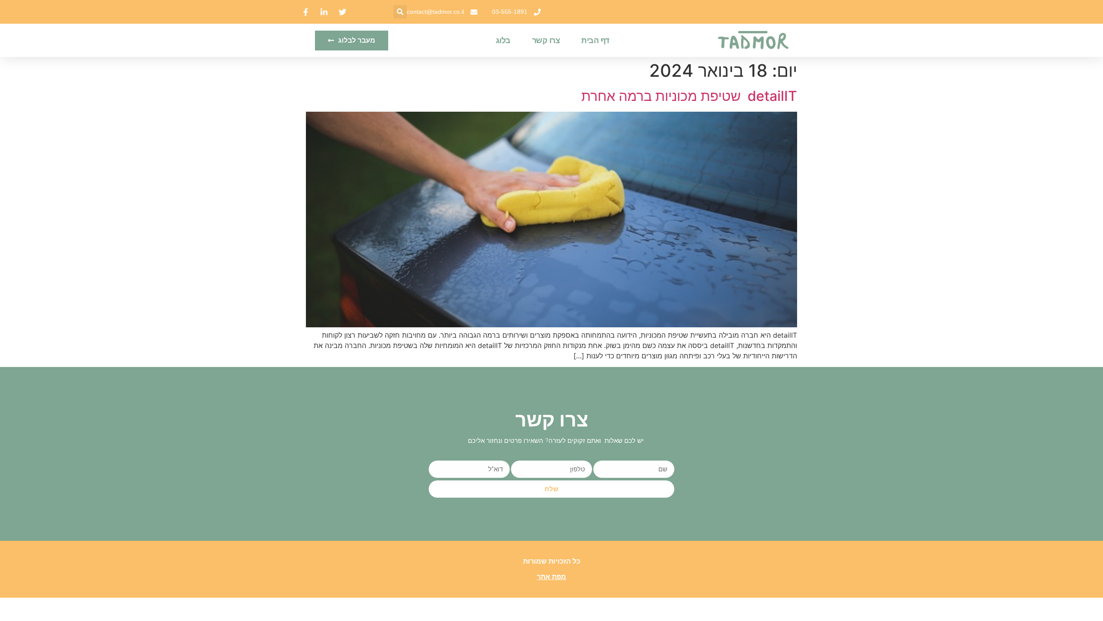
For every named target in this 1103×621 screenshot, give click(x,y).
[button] (400, 12)
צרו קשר (546, 40)
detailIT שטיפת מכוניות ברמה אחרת (689, 96)
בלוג (503, 40)
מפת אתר (551, 577)
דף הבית (595, 40)
